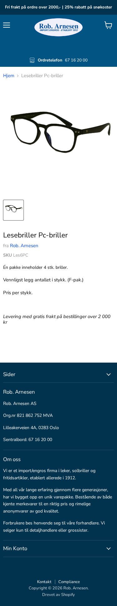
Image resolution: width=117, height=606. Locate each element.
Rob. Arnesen (24, 245)
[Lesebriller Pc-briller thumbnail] (13, 210)
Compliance (69, 582)
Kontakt (44, 582)
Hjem (8, 75)
